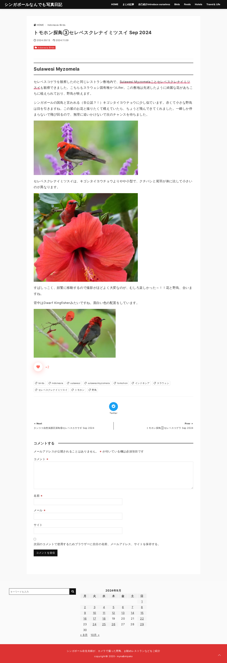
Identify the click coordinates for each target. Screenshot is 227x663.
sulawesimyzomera (99, 383)
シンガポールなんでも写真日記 (33, 4)
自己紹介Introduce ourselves (154, 4)
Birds (177, 4)
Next (39, 423)
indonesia (57, 383)
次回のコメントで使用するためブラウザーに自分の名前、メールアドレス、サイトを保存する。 (97, 544)
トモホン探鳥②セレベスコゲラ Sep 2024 (169, 428)
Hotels (198, 4)
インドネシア (142, 383)
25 (104, 624)
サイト (38, 525)
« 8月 (84, 635)
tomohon (122, 383)
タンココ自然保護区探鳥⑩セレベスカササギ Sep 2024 (64, 428)
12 (113, 613)
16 (85, 618)
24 (94, 624)
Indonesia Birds (46, 47)
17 (94, 618)
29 (142, 624)
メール (39, 510)
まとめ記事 (128, 4)
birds (41, 383)
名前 (38, 495)
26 (113, 624)
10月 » (95, 635)
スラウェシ (163, 383)
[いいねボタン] (38, 366)
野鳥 (94, 390)
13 (122, 613)
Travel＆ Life (213, 4)
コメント (41, 459)
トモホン (80, 390)
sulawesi (75, 383)
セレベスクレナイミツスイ (53, 390)
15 (142, 613)
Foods (187, 4)
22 (142, 618)
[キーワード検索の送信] (73, 591)
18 (104, 618)
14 (132, 613)
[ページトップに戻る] (219, 655)
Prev (187, 423)
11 (104, 613)
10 (94, 613)
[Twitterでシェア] (113, 406)
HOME (114, 4)
